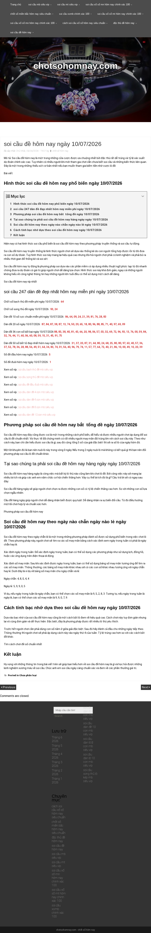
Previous (9, 687)
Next (145, 687)
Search (58, 716)
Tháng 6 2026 (57, 739)
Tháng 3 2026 (57, 764)
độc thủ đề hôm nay (123, 23)
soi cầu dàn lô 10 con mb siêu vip (89, 760)
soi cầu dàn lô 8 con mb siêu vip (88, 744)
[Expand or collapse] (143, 196)
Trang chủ (15, 4)
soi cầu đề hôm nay (20, 32)
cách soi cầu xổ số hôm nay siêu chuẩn (84, 23)
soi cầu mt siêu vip (67, 4)
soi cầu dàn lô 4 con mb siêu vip (88, 713)
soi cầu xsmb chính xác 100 (74, 13)
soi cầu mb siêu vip (38, 4)
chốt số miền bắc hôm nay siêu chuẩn (30, 13)
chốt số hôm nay (60, 151)
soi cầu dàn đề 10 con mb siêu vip (89, 729)
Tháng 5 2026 (57, 747)
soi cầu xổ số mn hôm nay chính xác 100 (108, 4)
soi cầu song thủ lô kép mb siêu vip (90, 775)
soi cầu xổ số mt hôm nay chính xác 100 (119, 13)
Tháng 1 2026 (57, 780)
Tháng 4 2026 (57, 755)
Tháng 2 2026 (57, 772)
